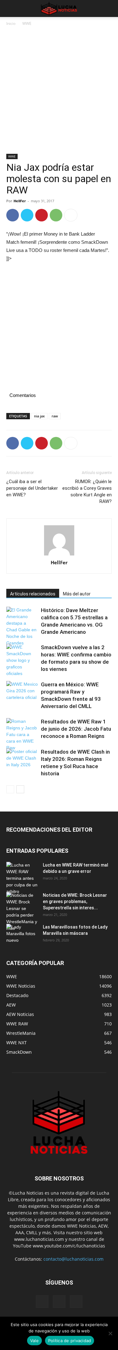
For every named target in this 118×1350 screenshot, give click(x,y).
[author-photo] (59, 540)
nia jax (39, 416)
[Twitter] (27, 215)
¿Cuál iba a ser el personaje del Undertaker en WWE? (32, 488)
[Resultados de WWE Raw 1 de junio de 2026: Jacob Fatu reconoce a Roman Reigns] (22, 734)
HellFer (20, 200)
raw (55, 416)
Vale (34, 1340)
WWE (26, 23)
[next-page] (20, 789)
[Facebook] (12, 215)
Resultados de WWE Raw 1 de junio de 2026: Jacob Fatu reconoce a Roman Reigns (76, 728)
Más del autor (77, 593)
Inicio (10, 23)
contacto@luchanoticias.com (73, 1259)
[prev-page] (10, 789)
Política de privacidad (69, 1340)
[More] (70, 215)
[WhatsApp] (56, 215)
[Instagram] (59, 1301)
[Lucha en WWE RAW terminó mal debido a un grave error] (22, 878)
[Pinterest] (41, 215)
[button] (11, 8)
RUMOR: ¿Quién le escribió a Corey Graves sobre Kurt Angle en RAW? (87, 491)
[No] (110, 1333)
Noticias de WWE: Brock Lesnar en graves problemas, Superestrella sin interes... (75, 901)
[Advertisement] (59, 92)
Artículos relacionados (32, 593)
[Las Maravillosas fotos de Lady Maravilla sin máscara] (22, 935)
